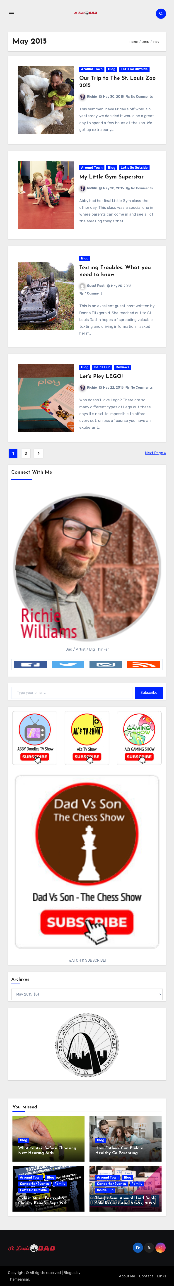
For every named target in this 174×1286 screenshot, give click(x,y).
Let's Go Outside (134, 69)
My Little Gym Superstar (111, 177)
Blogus (69, 1273)
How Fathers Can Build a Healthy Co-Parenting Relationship (119, 1153)
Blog (111, 69)
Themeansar (18, 1279)
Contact (146, 1276)
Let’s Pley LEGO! (101, 376)
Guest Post (96, 286)
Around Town (92, 69)
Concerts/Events (34, 1184)
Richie (92, 97)
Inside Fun (102, 367)
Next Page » (155, 453)
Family (59, 1184)
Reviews (122, 367)
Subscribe (148, 692)
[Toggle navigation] (11, 13)
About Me (127, 1276)
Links (161, 1276)
